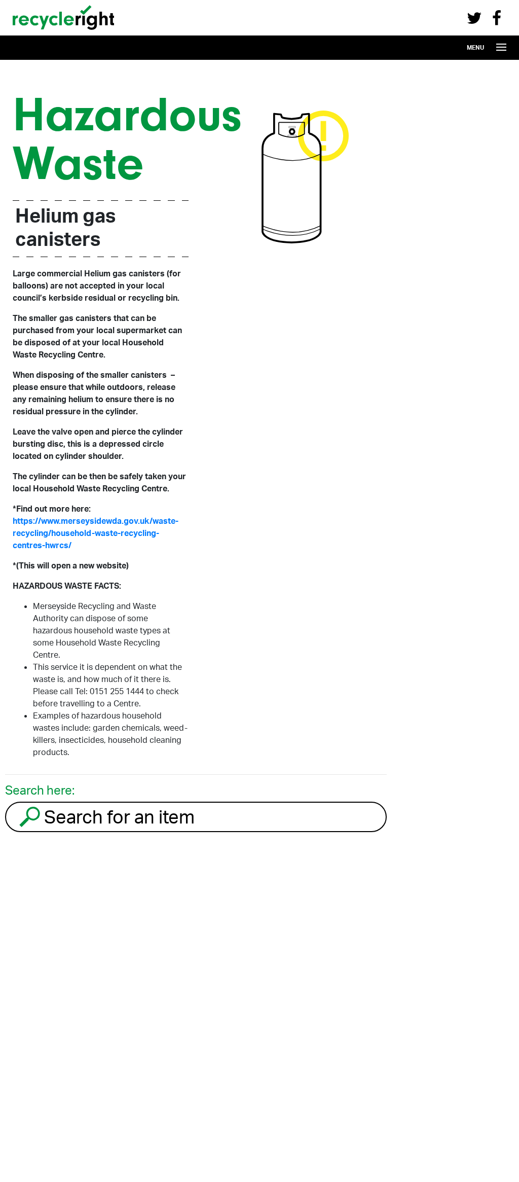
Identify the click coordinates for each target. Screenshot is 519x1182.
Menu (475, 47)
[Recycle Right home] (63, 32)
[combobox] (196, 817)
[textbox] (213, 817)
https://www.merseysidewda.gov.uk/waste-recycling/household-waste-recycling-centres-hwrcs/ (95, 533)
